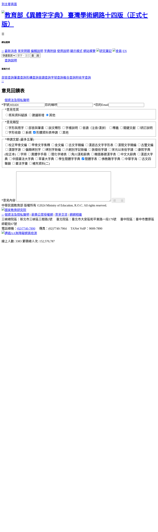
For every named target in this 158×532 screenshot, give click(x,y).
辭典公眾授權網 (42, 214)
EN (125, 51)
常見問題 (24, 51)
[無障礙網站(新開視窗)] (19, 233)
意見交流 (61, 214)
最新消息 (11, 51)
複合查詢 (69, 77)
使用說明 (63, 51)
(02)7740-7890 (26, 228)
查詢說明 (11, 60)
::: (3, 51)
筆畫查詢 (20, 77)
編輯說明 (37, 51)
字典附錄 (50, 51)
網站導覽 (89, 51)
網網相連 (76, 214)
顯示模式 (76, 51)
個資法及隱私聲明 (17, 100)
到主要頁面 (9, 4)
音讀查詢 (45, 77)
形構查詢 (32, 77)
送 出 (118, 200)
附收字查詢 (83, 77)
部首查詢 (8, 77)
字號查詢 (57, 77)
